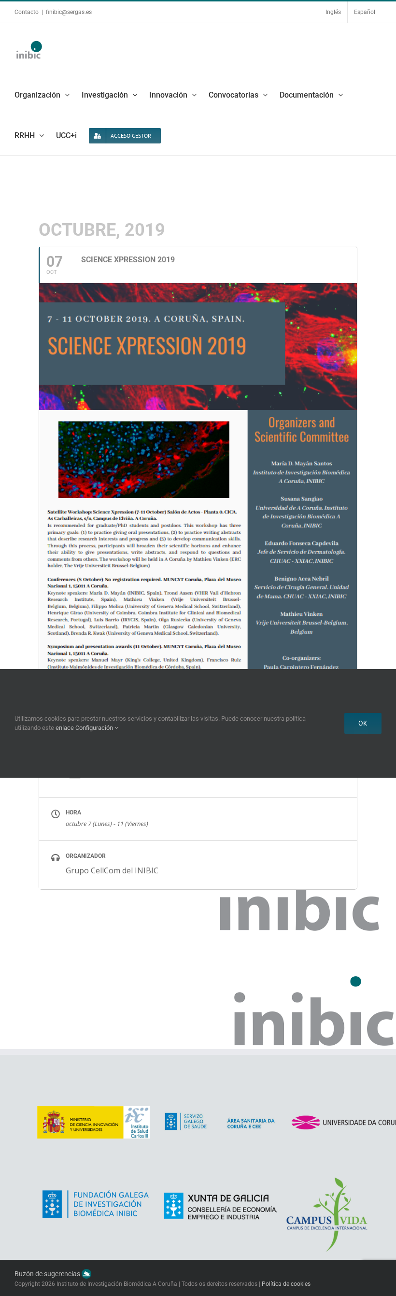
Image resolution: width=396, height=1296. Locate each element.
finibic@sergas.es (69, 12)
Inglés (333, 12)
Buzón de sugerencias (48, 1274)
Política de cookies (286, 1284)
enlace (65, 727)
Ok (363, 723)
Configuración (94, 727)
